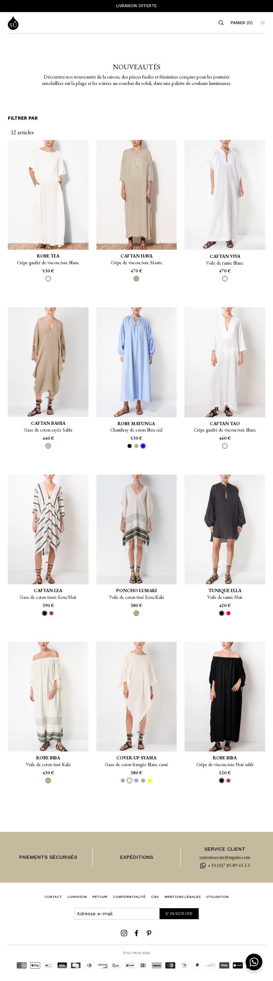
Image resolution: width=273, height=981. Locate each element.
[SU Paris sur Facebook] (136, 933)
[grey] (123, 780)
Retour (99, 897)
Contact (53, 897)
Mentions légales (182, 897)
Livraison (77, 897)
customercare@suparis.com (224, 857)
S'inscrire (179, 913)
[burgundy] (51, 613)
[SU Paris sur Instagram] (124, 933)
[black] (129, 446)
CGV (155, 897)
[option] (136, 6)
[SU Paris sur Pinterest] (149, 933)
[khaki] (136, 446)
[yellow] (150, 780)
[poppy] (228, 613)
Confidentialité (129, 897)
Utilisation (217, 897)
